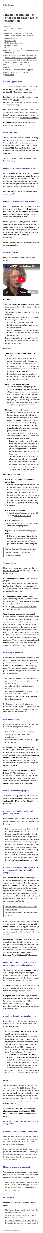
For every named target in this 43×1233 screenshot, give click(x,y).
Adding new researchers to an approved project (22, 1182)
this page (16, 99)
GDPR (7, 67)
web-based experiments (22, 515)
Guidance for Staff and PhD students (18, 33)
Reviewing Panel (11, 31)
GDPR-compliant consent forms (21, 92)
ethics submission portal (14, 929)
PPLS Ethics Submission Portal (20, 89)
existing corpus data (21, 526)
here (14, 194)
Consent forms (10, 40)
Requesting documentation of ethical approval (21, 1223)
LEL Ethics (8, 4)
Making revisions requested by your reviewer (21, 1185)
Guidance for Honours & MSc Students (19, 36)
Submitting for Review (13, 28)
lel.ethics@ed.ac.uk (19, 125)
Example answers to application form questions (22, 1220)
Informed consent (11, 38)
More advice (9, 74)
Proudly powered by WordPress (12, 1230)
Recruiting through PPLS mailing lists (19, 65)
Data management (12, 45)
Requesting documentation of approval (19, 70)
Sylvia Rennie (27, 978)
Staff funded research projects (16, 48)
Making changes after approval (16, 72)
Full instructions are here (29, 117)
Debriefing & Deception (13, 43)
